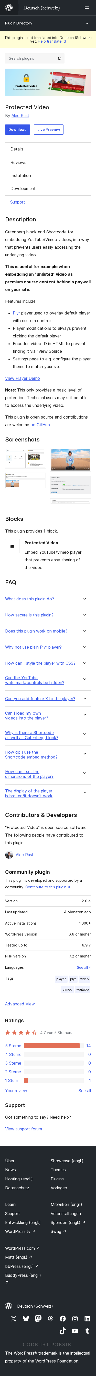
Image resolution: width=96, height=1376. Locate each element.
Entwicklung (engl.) (23, 1222)
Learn (10, 1204)
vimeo (67, 989)
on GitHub (40, 424)
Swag (58, 1231)
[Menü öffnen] (88, 7)
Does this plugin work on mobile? (36, 631)
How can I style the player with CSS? (40, 663)
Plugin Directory (18, 23)
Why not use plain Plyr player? (33, 647)
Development (23, 188)
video (84, 979)
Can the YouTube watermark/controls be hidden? (34, 680)
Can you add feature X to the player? (40, 698)
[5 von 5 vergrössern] (84, 505)
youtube (82, 989)
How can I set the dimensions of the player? (29, 774)
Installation (20, 175)
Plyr (16, 312)
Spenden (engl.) (68, 1222)
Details (16, 149)
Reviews (18, 162)
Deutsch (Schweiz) (35, 1306)
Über (9, 1160)
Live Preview (48, 129)
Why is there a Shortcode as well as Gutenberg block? (31, 735)
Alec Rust (20, 115)
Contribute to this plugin (45, 887)
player (61, 979)
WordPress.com (22, 1248)
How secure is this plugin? (29, 615)
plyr (73, 979)
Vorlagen (59, 1187)
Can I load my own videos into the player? (26, 716)
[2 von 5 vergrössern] (39, 479)
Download (17, 129)
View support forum (23, 1128)
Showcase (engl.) (67, 1160)
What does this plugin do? (29, 599)
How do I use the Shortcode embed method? (31, 755)
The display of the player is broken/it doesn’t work (28, 793)
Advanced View (20, 1003)
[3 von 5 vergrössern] (84, 454)
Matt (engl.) (19, 1257)
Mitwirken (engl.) (66, 1204)
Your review (16, 1090)
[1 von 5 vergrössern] (39, 454)
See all (85, 1090)
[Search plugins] (59, 58)
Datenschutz (17, 1187)
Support (17, 202)
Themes (58, 1169)
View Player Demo (22, 378)
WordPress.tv (20, 1231)
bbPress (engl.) (22, 1266)
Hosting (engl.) (19, 1178)
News (10, 1169)
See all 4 (84, 967)
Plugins (57, 1178)
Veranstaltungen (66, 1213)
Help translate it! (52, 41)
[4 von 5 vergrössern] (84, 482)
